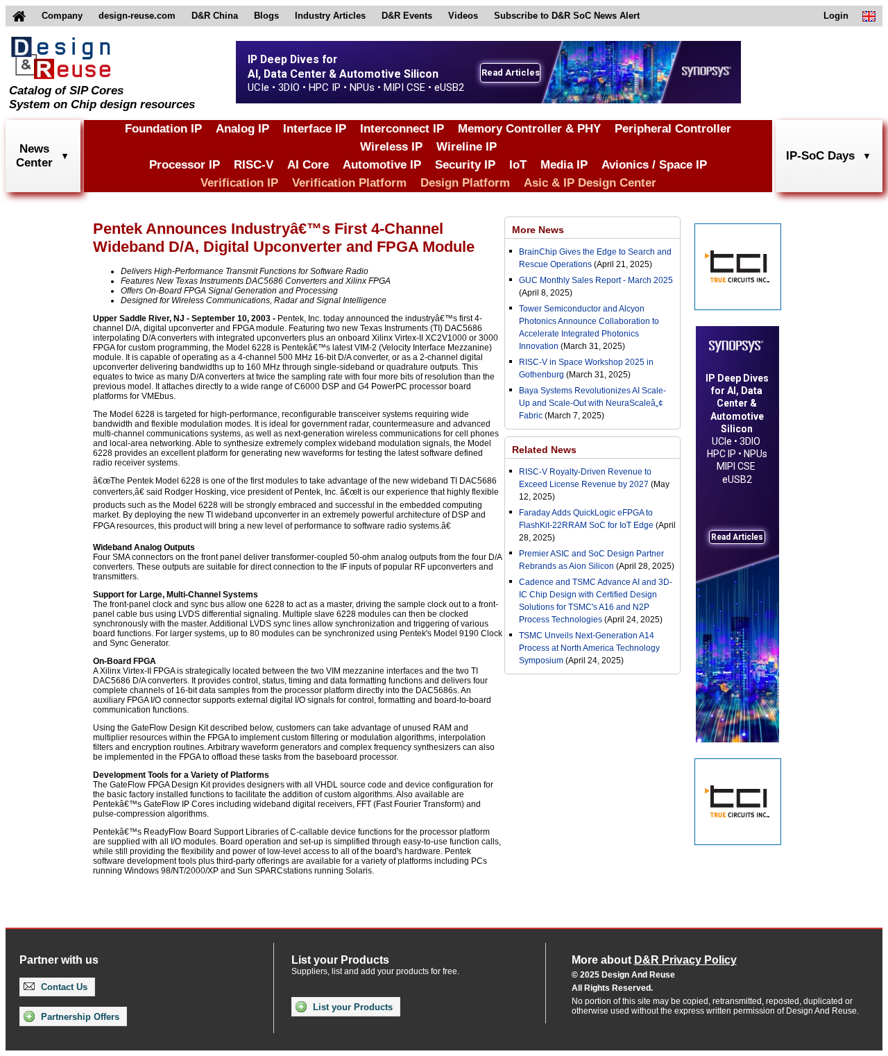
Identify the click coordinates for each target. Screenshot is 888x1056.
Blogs (266, 15)
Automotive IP (382, 164)
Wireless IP (391, 146)
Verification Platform (349, 182)
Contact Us (62, 987)
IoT (518, 164)
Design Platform (465, 182)
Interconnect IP (402, 128)
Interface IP (314, 128)
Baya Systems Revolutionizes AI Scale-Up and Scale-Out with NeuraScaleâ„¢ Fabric (592, 403)
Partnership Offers (78, 1017)
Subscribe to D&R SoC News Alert (567, 15)
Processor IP (184, 164)
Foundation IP (163, 128)
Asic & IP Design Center (590, 182)
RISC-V (253, 164)
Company (62, 15)
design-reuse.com (137, 15)
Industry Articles (330, 15)
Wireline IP (466, 146)
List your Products (351, 1007)
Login (835, 15)
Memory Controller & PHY (529, 128)
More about (654, 960)
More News (538, 229)
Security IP (465, 164)
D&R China (214, 15)
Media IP (564, 164)
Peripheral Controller (673, 128)
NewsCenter (34, 155)
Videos (463, 15)
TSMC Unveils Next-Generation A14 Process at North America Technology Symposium (589, 648)
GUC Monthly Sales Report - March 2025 (596, 280)
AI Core (308, 164)
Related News (544, 449)
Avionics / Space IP (654, 164)
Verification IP (239, 182)
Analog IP (242, 128)
